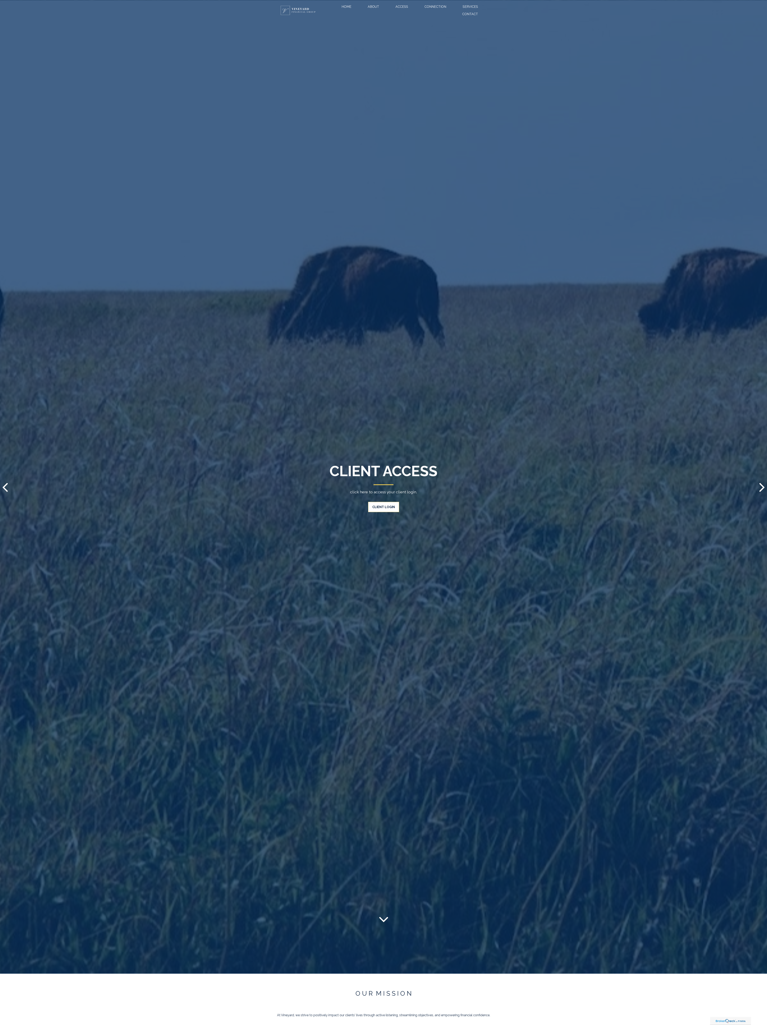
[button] (346, 6)
